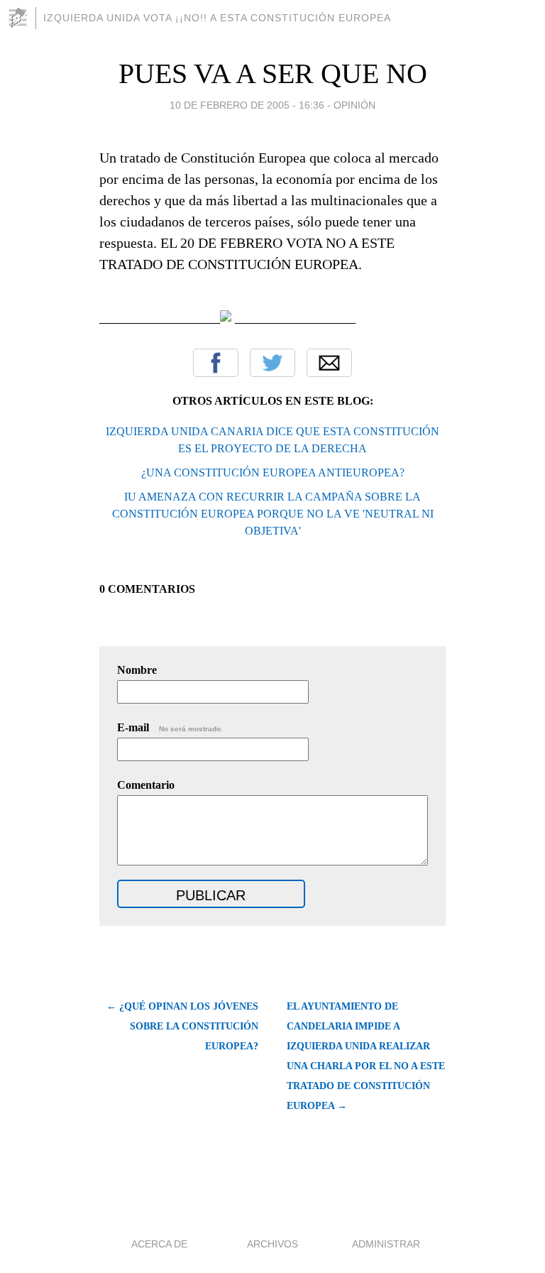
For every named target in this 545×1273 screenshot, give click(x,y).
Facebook (215, 363)
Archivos (272, 1244)
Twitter (272, 363)
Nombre (137, 670)
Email (329, 363)
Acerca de (159, 1244)
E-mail (170, 727)
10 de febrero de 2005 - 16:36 (247, 105)
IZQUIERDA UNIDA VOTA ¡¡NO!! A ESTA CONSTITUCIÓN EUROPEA (217, 17)
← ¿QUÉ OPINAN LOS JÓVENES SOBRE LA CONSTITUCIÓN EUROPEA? (182, 1026)
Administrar (386, 1244)
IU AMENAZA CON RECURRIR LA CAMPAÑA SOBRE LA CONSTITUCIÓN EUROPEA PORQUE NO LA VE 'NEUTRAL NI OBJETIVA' (273, 514)
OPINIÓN (354, 105)
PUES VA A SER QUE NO (273, 73)
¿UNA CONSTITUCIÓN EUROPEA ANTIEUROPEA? (272, 472)
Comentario (146, 785)
